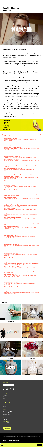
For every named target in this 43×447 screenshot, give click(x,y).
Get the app (7, 428)
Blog (4, 396)
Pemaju (4, 406)
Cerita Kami (5, 395)
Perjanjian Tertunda (7, 414)
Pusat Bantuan (6, 399)
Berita (4, 398)
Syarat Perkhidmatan (7, 411)
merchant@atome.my (7, 422)
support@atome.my (7, 419)
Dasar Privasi (6, 412)
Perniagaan (5, 404)
